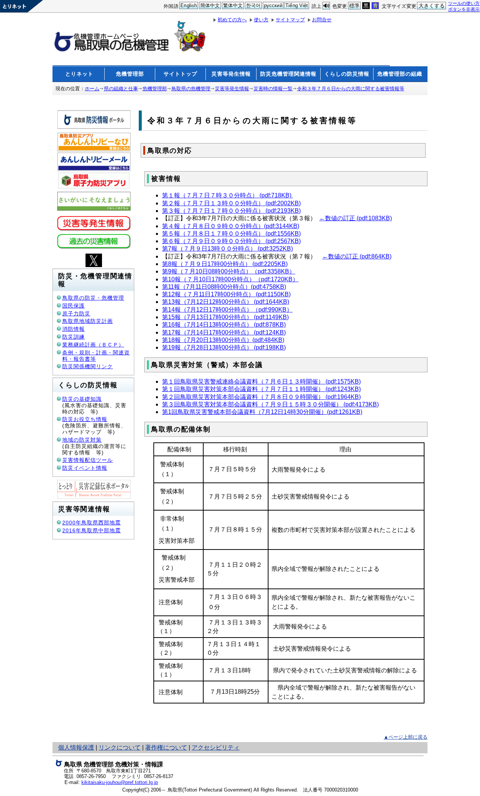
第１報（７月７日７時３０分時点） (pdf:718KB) (227, 195)
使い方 (261, 19)
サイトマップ (290, 19)
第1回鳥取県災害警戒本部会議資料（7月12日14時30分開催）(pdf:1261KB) (262, 412)
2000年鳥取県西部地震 (91, 523)
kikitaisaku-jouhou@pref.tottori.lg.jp (119, 782)
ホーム (92, 88)
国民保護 (73, 306)
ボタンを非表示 (464, 9)
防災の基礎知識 (82, 399)
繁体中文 (233, 5)
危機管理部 (130, 74)
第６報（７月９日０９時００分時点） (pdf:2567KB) (231, 241)
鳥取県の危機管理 (190, 88)
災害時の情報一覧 (273, 88)
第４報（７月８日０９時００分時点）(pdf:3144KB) (230, 226)
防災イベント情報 (84, 468)
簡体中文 (210, 5)
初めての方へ (232, 19)
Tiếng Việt (296, 5)
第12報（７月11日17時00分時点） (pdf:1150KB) (226, 294)
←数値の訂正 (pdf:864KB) (357, 256)
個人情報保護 (76, 747)
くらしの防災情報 (346, 74)
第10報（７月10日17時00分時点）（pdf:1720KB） (230, 279)
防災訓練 (73, 337)
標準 (354, 6)
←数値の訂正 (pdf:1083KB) (355, 218)
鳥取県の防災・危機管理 (93, 298)
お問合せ (322, 19)
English (188, 5)
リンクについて (120, 747)
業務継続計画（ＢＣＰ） (93, 345)
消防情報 (73, 329)
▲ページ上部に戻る (406, 737)
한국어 (253, 5)
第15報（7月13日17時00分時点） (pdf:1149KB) (225, 317)
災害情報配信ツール (87, 460)
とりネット (79, 74)
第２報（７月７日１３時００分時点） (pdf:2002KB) (231, 203)
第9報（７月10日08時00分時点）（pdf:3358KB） (228, 271)
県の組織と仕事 (121, 88)
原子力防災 (76, 314)
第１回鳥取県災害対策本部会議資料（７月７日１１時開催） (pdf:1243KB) (261, 389)
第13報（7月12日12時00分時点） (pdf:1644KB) (225, 302)
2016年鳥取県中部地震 (91, 530)
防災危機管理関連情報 (288, 74)
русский (273, 5)
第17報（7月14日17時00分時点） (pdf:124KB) (224, 332)
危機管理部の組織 (399, 74)
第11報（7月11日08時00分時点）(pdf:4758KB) (224, 287)
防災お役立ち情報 (84, 419)
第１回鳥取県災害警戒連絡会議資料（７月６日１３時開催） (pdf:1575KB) (261, 381)
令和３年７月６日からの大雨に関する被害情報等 (350, 88)
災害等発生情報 (231, 74)
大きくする (431, 6)
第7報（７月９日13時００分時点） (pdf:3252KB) (227, 248)
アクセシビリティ (216, 747)
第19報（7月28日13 (189, 347)
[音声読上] (326, 6)
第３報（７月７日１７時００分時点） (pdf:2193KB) (231, 211)
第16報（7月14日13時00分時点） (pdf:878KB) (224, 324)
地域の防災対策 (82, 440)
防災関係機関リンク (87, 366)
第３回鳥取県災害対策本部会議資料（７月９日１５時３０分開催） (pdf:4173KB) (270, 404)
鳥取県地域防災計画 (87, 321)
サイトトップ (180, 74)
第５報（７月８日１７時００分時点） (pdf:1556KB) (231, 233)
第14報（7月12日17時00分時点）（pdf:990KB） (227, 309)
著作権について (166, 747)
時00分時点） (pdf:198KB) (251, 347)
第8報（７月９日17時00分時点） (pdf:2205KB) (225, 264)
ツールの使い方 (464, 3)
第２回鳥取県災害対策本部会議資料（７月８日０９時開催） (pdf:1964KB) (261, 397)
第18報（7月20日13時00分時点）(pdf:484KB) (223, 340)
